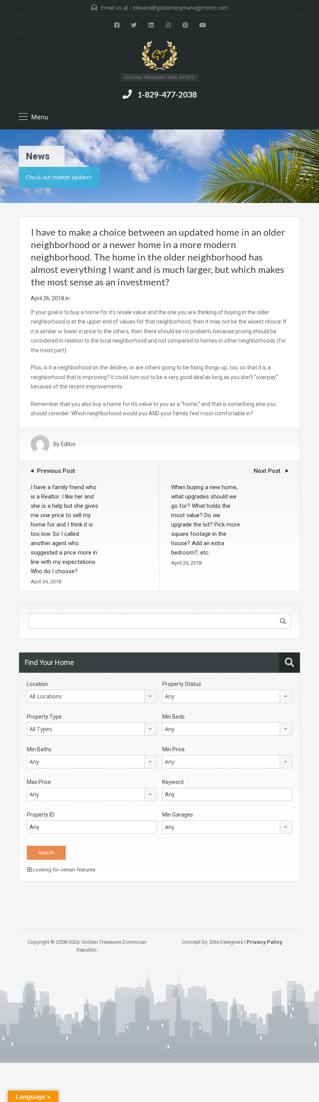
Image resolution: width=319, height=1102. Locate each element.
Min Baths (39, 749)
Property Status (181, 684)
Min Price (173, 749)
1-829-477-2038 (167, 94)
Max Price (39, 782)
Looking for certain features (63, 870)
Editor (68, 444)
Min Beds (173, 717)
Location (37, 684)
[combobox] (92, 696)
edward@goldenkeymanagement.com (180, 7)
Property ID (40, 815)
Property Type (44, 717)
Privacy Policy (264, 942)
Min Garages (177, 815)
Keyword (173, 782)
